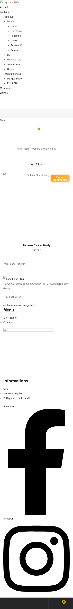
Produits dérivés (12, 73)
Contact (4, 92)
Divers (10, 69)
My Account (12, 603)
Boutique (5, 12)
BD (8, 54)
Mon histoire (6, 88)
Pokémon (16, 35)
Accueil (4, 7)
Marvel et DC (14, 59)
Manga (11, 21)
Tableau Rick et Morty (36, 245)
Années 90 (16, 45)
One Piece (16, 31)
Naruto (14, 26)
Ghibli (14, 40)
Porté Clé (12, 83)
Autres (14, 50)
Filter (39, 164)
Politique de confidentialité (17, 398)
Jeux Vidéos (13, 64)
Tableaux (8, 16)
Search (36, 603)
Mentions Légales (12, 393)
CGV (5, 388)
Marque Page (14, 78)
